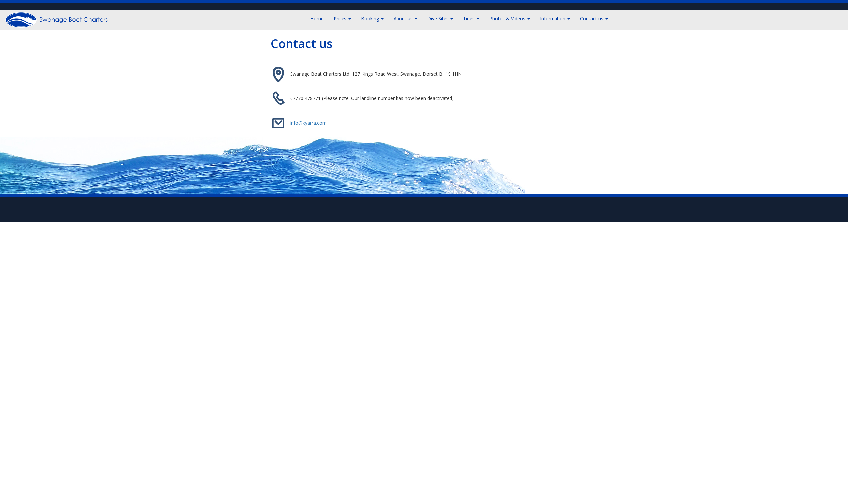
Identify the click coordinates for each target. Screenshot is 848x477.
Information (553, 18)
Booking (370, 18)
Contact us (592, 18)
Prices (341, 18)
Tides (469, 18)
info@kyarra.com (308, 122)
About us (404, 18)
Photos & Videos (508, 18)
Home (317, 18)
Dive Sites (438, 18)
